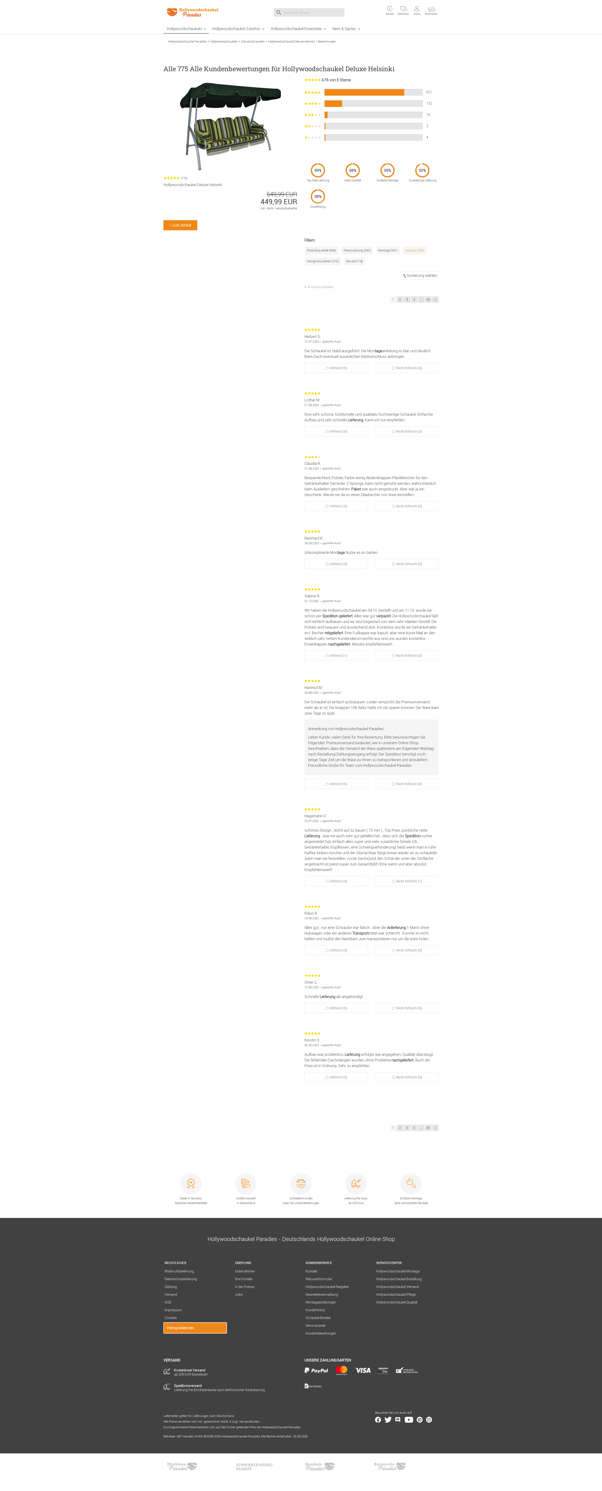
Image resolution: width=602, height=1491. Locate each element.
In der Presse (244, 1287)
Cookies (171, 1318)
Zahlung (171, 1287)
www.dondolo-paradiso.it (320, 1466)
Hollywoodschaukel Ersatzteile (296, 28)
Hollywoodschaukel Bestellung (399, 1279)
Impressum (173, 1310)
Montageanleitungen (321, 1302)
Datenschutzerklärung (181, 1279)
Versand (171, 1294)
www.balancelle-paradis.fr (389, 1466)
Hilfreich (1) (338, 655)
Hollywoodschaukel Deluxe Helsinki (291, 41)
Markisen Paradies (182, 1466)
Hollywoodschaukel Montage (398, 1271)
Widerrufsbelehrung (179, 1271)
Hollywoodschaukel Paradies (187, 41)
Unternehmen (245, 1271)
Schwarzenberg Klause (254, 1466)
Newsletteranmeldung (322, 1294)
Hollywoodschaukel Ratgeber (327, 1287)
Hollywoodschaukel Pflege (396, 1294)
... (421, 299)
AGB (168, 1302)
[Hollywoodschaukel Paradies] (195, 12)
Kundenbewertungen (321, 1333)
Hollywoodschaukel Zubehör (236, 28)
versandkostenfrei (286, 208)
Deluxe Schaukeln (253, 41)
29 (428, 299)
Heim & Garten (344, 28)
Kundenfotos (315, 1310)
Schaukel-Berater (318, 1318)
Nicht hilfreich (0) (409, 368)
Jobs (239, 1294)
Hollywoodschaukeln (184, 28)
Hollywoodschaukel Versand (397, 1287)
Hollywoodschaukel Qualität (397, 1302)
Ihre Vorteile (243, 1279)
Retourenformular (319, 1279)
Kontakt (311, 1271)
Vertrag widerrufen (180, 1328)
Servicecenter (316, 1325)
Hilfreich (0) (338, 368)
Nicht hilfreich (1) (409, 881)
